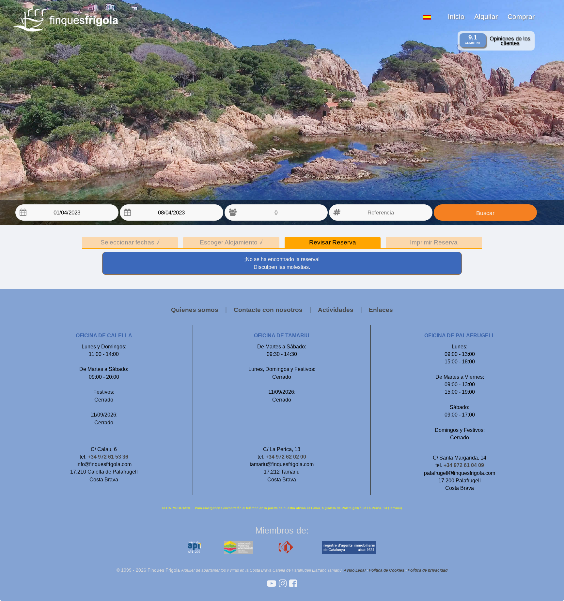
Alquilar (486, 16)
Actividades (335, 309)
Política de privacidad (427, 570)
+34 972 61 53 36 (108, 457)
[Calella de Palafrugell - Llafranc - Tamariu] (273, 584)
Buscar (485, 213)
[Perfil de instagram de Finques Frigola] (284, 584)
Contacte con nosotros (268, 309)
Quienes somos (194, 309)
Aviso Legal (355, 570)
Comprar (521, 16)
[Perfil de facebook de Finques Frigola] (293, 584)
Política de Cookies (386, 570)
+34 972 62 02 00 (286, 457)
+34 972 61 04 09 (464, 465)
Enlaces (381, 309)
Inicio (456, 16)
